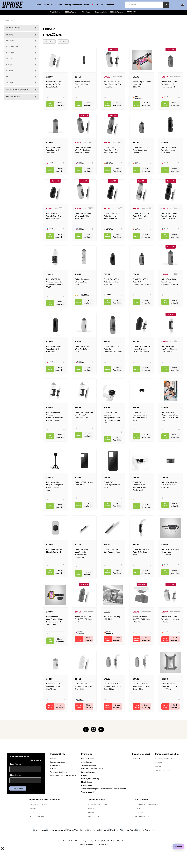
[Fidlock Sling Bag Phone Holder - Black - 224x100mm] (170, 527)
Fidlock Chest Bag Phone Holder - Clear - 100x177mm (169, 686)
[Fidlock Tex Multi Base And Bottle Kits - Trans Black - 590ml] (113, 662)
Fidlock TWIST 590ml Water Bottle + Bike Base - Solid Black (112, 216)
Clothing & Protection (73, 5)
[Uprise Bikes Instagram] (93, 729)
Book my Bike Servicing (90, 779)
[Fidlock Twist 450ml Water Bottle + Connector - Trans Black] (142, 257)
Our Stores (109, 5)
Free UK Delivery (87, 759)
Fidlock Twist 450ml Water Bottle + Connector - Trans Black (142, 281)
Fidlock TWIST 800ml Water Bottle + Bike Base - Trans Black (112, 150)
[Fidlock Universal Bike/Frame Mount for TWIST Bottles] (170, 325)
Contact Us (136, 759)
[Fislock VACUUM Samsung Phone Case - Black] (113, 460)
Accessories (56, 5)
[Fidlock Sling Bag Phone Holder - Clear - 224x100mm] (142, 60)
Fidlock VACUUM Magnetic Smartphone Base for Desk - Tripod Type (54, 486)
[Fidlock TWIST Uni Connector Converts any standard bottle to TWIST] (55, 257)
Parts (86, 5)
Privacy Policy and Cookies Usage (63, 775)
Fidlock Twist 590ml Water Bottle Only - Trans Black (53, 150)
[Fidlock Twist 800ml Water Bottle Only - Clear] (84, 257)
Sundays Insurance (88, 772)
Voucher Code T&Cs (88, 792)
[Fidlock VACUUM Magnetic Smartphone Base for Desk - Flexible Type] (170, 390)
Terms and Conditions (58, 772)
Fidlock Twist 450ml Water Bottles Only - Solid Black (111, 281)
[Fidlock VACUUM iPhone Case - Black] (84, 460)
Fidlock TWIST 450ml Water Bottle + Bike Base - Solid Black (54, 216)
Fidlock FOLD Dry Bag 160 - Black (112, 618)
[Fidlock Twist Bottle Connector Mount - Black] (84, 60)
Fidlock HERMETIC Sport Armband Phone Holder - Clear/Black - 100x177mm (54, 621)
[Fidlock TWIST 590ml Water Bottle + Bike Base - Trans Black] (84, 126)
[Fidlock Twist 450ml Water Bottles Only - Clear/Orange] (55, 662)
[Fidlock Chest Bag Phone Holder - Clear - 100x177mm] (170, 662)
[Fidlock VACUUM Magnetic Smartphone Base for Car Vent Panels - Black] (142, 460)
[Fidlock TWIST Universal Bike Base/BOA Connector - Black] (84, 390)
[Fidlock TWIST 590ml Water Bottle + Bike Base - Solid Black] (113, 191)
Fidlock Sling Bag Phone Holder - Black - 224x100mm (170, 552)
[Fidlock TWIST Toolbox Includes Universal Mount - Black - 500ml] (142, 325)
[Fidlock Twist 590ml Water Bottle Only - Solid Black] (55, 325)
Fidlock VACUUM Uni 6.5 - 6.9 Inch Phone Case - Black (169, 484)
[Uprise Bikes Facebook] (86, 729)
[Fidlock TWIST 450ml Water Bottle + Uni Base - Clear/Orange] (170, 595)
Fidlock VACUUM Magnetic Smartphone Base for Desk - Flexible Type (170, 416)
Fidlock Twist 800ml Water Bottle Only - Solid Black (169, 150)
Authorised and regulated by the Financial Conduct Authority (104, 789)
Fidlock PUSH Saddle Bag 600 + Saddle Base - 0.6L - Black (141, 619)
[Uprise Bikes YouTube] (101, 729)
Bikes (38, 5)
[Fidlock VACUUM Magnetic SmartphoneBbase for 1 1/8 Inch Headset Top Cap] (113, 390)
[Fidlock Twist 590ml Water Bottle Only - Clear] (84, 325)
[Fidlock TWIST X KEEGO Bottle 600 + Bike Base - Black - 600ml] (84, 595)
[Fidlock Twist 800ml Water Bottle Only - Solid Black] (170, 126)
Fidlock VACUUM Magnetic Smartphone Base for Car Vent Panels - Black (141, 486)
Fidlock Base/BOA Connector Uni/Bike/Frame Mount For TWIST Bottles (54, 416)
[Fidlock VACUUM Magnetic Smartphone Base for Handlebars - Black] (142, 390)
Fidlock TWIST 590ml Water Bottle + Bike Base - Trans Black (83, 150)
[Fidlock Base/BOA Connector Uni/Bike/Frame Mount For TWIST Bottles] (55, 390)
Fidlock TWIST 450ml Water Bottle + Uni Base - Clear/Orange (170, 619)
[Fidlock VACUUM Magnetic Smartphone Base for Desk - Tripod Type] (55, 460)
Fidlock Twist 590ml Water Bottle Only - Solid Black (53, 349)
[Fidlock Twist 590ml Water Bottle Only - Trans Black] (55, 126)
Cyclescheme (55, 765)
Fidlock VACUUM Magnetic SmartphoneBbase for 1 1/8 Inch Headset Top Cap (113, 418)
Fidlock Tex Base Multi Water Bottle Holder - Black (141, 552)
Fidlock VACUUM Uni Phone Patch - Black (54, 551)
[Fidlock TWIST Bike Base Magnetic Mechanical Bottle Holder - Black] (84, 527)
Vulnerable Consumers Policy (92, 769)
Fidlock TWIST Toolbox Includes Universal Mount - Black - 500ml (141, 349)
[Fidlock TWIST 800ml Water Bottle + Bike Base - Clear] (142, 191)
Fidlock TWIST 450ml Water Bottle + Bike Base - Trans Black (169, 84)
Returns (53, 769)
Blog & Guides (86, 782)
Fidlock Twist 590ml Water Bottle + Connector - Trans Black (170, 281)
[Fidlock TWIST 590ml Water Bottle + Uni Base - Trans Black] (113, 60)
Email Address (16, 764)
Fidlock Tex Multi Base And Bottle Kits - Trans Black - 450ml (141, 686)
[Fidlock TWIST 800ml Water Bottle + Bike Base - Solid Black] (170, 191)
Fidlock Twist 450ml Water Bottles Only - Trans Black (140, 150)
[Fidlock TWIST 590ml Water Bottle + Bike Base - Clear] (84, 191)
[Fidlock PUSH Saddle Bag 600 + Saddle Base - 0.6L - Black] (142, 595)
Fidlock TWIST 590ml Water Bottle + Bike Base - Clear (83, 216)
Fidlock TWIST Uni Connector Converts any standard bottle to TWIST (54, 283)
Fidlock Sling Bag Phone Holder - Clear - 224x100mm (142, 84)
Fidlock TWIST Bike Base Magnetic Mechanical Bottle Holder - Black (82, 553)
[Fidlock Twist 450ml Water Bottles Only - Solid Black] (113, 257)
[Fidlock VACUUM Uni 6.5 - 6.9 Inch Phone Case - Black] (170, 460)
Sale (93, 5)
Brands (100, 5)
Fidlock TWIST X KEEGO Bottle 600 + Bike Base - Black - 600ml (84, 619)
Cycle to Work (86, 785)
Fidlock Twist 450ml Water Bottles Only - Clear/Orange (54, 686)
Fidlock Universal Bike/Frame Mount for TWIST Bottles (169, 349)
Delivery (53, 759)
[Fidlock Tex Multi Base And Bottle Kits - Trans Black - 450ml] (142, 662)
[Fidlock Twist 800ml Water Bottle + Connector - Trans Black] (113, 325)
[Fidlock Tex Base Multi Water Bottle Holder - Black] (142, 527)
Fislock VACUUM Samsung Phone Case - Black (112, 484)
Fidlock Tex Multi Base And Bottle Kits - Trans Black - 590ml (112, 686)
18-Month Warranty (88, 765)
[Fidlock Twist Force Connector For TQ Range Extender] (55, 60)
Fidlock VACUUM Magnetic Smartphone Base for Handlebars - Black (141, 416)
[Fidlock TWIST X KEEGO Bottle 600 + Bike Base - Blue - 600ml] (84, 662)
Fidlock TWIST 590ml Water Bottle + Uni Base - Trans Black (113, 84)
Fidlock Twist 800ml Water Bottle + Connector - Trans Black (113, 349)
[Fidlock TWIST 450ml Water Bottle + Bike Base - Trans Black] (170, 60)
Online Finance (86, 762)
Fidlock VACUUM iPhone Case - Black (84, 483)
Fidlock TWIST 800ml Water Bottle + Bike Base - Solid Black (169, 216)
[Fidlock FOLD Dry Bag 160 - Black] (113, 595)
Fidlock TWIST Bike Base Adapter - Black (112, 551)
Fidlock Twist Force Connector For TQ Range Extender (53, 84)
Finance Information (57, 762)
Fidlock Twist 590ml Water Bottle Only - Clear (82, 349)
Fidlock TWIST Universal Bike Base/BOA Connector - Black (84, 415)
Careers (84, 775)
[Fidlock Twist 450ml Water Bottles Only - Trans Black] (142, 126)
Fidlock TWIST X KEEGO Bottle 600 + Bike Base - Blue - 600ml (84, 686)
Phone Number (15, 775)
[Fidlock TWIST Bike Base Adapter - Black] (113, 527)
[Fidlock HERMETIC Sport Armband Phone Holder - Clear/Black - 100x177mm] (55, 595)
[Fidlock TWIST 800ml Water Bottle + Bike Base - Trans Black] (113, 126)
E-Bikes (46, 5)
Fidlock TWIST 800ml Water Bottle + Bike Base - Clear (141, 216)
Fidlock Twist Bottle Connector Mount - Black (82, 84)
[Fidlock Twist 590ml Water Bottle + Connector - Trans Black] (170, 257)
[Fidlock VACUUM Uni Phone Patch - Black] (55, 527)
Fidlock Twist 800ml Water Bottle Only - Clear (82, 281)
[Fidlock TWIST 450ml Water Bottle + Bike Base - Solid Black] (55, 191)
